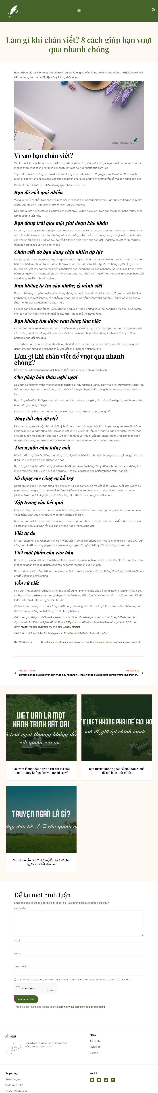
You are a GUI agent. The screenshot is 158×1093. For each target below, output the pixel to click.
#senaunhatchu (117, 642)
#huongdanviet (74, 642)
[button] (78, 10)
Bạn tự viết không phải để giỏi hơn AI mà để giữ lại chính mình (116, 771)
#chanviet (49, 642)
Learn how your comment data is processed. (81, 1006)
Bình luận (21, 908)
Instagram (54, 633)
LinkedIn (41, 633)
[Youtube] (99, 1080)
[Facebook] (92, 1080)
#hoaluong (60, 642)
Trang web (20, 967)
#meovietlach (102, 642)
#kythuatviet (88, 642)
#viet (128, 642)
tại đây (67, 622)
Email (18, 954)
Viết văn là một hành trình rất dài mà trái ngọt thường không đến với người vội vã (41, 771)
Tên (17, 941)
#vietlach (136, 642)
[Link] (113, 1080)
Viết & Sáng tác (25, 642)
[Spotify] (106, 1080)
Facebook (70, 633)
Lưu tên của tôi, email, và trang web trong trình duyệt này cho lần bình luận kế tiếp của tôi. (73, 980)
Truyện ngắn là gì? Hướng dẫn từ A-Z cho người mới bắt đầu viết (41, 862)
